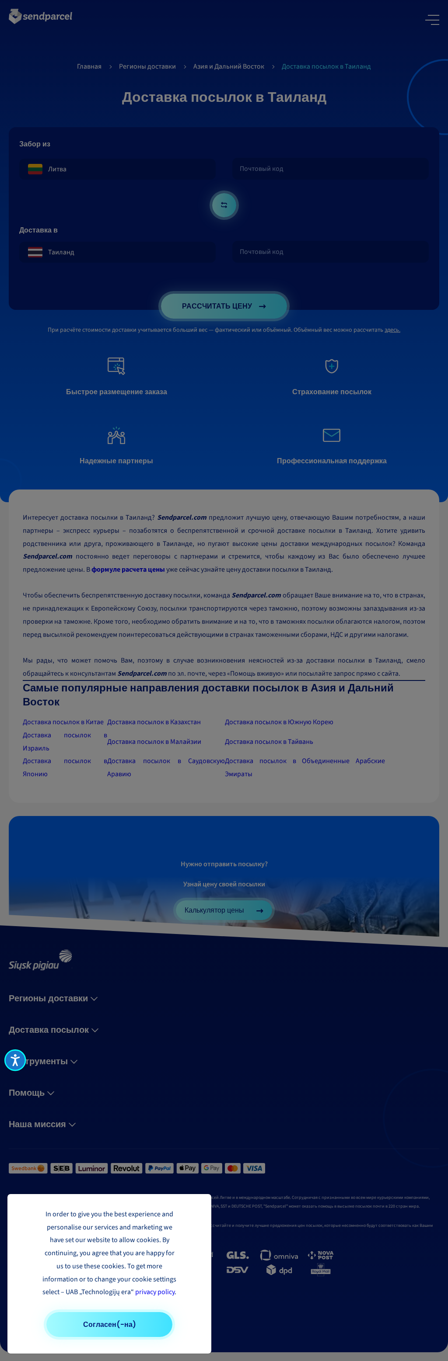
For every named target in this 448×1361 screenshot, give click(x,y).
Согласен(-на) (109, 1324)
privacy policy (155, 1292)
